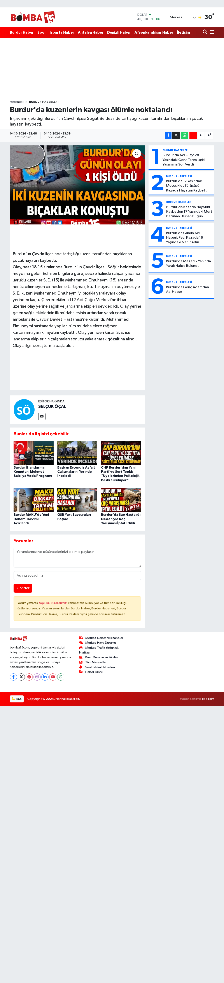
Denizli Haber (119, 32)
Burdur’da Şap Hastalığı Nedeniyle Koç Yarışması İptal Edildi (120, 519)
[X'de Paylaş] (176, 135)
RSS (19, 698)
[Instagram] (37, 677)
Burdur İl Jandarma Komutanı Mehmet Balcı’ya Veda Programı (33, 472)
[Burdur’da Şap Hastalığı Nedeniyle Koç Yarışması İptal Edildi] (121, 500)
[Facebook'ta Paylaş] (168, 135)
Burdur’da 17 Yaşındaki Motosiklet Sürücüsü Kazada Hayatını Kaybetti (187, 185)
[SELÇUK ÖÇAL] (24, 409)
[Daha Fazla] (193, 135)
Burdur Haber (22, 32)
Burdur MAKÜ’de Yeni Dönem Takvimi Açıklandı (31, 519)
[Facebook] (13, 677)
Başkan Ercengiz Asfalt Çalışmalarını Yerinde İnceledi (76, 472)
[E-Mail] (42, 416)
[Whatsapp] (60, 677)
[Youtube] (52, 677)
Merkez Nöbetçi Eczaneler (104, 638)
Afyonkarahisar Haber (154, 32)
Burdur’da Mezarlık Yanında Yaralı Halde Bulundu (188, 263)
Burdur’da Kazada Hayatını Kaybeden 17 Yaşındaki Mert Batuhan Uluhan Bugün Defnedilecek (189, 212)
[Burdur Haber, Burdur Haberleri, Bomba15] (33, 17)
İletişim (183, 32)
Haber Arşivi (94, 672)
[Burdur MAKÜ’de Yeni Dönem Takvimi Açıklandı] (34, 500)
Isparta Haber (62, 32)
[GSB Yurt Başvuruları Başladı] (77, 500)
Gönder (23, 588)
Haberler (17, 101)
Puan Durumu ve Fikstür (101, 657)
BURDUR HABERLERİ (43, 101)
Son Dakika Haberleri (100, 667)
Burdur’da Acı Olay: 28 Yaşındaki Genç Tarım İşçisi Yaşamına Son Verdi (184, 159)
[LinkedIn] (45, 677)
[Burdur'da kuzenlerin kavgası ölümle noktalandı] (77, 184)
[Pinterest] (29, 677)
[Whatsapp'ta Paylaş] (184, 135)
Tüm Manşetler (96, 662)
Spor (41, 32)
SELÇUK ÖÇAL (52, 406)
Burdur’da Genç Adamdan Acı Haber (187, 289)
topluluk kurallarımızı (53, 603)
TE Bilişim (207, 698)
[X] (21, 677)
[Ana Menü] (211, 32)
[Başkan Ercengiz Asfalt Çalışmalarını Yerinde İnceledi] (77, 452)
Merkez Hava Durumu (100, 642)
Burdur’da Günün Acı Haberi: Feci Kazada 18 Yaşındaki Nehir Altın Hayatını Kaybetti (184, 238)
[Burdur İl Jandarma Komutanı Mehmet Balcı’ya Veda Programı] (34, 452)
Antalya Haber (90, 32)
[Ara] (205, 32)
